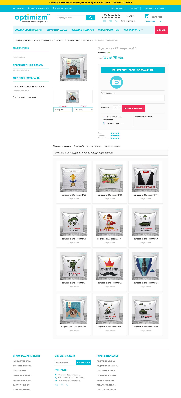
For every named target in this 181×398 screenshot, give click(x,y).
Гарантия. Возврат (22, 375)
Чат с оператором (128, 21)
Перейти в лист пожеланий (24, 97)
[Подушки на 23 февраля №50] (109, 178)
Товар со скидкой (106, 385)
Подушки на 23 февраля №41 (109, 327)
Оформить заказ (63, 8)
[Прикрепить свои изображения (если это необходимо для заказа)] (116, 82)
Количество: (106, 108)
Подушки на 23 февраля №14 (145, 195)
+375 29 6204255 (78, 378)
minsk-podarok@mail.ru (71, 381)
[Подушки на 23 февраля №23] (109, 266)
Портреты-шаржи (106, 371)
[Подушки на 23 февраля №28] (73, 178)
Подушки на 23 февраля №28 (73, 195)
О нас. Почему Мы (21, 390)
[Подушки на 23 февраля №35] (73, 222)
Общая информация (62, 146)
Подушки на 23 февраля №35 (73, 239)
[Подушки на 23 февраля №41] (109, 310)
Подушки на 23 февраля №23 (109, 283)
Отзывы (134, 8)
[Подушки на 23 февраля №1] (109, 222)
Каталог (28, 40)
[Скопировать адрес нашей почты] (104, 21)
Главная (20, 8)
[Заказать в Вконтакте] (110, 21)
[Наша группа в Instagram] (62, 384)
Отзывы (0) (79, 146)
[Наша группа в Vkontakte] (56, 384)
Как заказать (117, 8)
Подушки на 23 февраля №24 (145, 283)
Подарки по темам (106, 375)
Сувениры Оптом (105, 380)
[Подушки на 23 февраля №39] (145, 222)
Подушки (87, 40)
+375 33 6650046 (64, 378)
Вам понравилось (39, 8)
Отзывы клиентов (22, 366)
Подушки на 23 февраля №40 (145, 327)
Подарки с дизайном (42, 40)
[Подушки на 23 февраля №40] (145, 310)
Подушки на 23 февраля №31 (73, 283)
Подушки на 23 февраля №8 (73, 327)
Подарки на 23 (60, 40)
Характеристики (94, 146)
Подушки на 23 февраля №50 (109, 195)
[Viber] (67, 384)
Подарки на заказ (106, 361)
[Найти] (90, 17)
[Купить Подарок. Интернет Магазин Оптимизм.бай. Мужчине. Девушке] (32, 18)
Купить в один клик (115, 123)
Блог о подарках (21, 385)
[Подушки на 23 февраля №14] (145, 178)
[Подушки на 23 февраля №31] (73, 266)
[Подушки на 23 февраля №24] (145, 266)
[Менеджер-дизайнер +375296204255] (116, 21)
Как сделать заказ (112, 146)
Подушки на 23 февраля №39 (145, 239)
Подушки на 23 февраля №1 (109, 239)
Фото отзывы (20, 371)
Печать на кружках (106, 390)
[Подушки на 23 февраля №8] (73, 310)
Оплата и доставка (154, 8)
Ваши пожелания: (108, 93)
